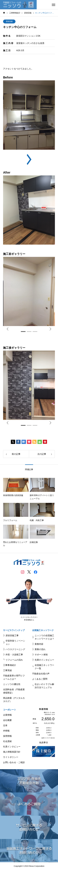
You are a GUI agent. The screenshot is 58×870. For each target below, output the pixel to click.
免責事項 (43, 742)
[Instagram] (22, 572)
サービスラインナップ (14, 630)
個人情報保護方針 (11, 752)
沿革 (5, 725)
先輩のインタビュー (44, 660)
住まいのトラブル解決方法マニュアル (44, 686)
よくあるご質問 (39, 679)
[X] (29, 572)
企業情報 (7, 715)
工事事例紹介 (9, 665)
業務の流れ (40, 649)
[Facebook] (35, 572)
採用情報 (7, 736)
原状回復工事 (12, 635)
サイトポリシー (10, 757)
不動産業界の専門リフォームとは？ (14, 677)
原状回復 (9, 21)
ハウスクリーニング (15, 649)
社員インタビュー (11, 746)
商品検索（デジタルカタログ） (14, 699)
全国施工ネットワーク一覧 (44, 667)
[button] (50, 329)
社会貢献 (7, 741)
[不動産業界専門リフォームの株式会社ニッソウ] (18, 4)
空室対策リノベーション (15, 642)
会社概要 (7, 720)
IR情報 (6, 730)
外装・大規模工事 (14, 654)
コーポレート (9, 709)
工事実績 (7, 670)
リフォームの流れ (14, 660)
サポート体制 (41, 654)
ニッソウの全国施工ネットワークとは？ (44, 637)
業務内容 (39, 644)
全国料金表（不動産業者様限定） (14, 691)
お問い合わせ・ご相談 (14, 762)
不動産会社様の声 (40, 673)
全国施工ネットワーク (43, 630)
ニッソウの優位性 (11, 684)
